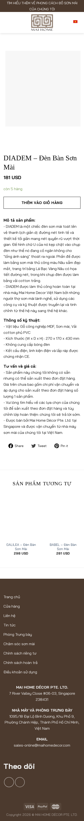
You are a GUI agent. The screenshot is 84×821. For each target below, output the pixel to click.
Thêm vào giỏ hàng (42, 202)
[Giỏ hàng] (65, 22)
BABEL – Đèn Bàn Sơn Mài (63, 547)
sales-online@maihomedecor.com (42, 745)
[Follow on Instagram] (20, 782)
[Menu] (7, 22)
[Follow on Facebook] (9, 782)
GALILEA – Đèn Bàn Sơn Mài (21, 547)
